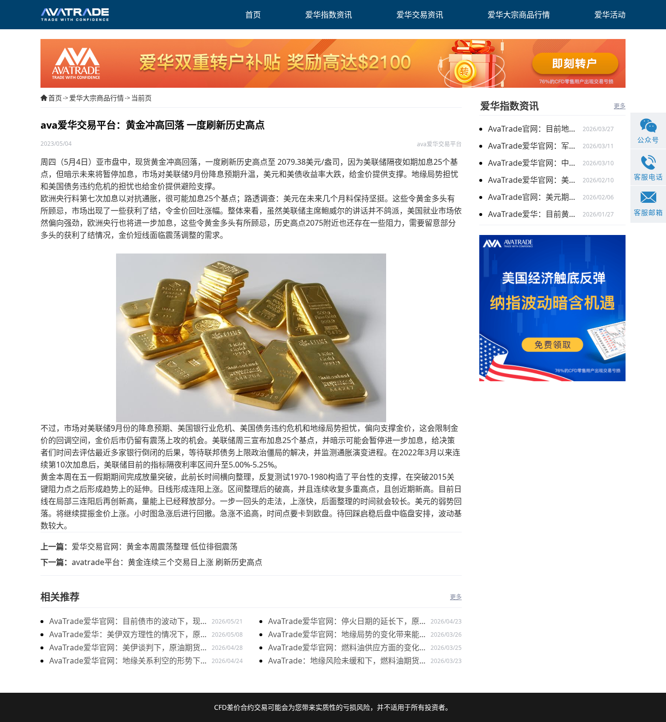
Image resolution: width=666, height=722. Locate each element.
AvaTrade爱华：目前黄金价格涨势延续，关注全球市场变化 (535, 214)
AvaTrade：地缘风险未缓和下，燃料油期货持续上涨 (347, 661)
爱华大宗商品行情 (96, 97)
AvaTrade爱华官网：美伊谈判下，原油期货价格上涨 (128, 648)
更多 (456, 597)
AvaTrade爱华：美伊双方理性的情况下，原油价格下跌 (128, 635)
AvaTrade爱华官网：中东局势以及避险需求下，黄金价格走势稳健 (535, 162)
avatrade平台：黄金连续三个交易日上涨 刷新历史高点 (167, 562)
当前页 (141, 97)
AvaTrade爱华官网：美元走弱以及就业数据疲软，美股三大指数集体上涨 (535, 180)
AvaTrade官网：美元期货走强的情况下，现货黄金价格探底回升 (535, 197)
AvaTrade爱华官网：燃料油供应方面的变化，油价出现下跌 (347, 648)
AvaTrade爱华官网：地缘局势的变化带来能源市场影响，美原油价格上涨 (347, 635)
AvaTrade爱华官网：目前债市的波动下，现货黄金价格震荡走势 (128, 622)
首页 (55, 97)
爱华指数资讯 (509, 106)
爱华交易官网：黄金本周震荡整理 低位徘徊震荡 (154, 546)
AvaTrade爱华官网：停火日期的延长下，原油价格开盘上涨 (347, 622)
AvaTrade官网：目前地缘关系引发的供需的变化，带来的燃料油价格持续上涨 (535, 128)
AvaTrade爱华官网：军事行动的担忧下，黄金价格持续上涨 (535, 145)
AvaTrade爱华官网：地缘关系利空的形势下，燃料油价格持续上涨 (128, 661)
